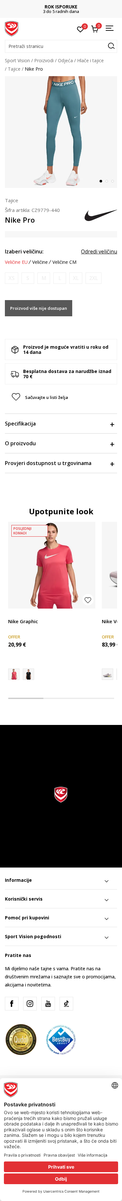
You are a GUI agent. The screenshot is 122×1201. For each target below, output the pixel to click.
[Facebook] (11, 1003)
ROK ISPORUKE (61, 6)
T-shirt (15, 614)
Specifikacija (20, 423)
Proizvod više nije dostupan (38, 308)
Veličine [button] (40, 262)
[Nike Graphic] (51, 565)
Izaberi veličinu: (24, 251)
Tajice (14, 69)
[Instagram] (29, 1003)
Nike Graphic (23, 621)
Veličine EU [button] (16, 262)
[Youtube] (48, 1003)
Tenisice (110, 614)
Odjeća (65, 60)
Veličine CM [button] (64, 262)
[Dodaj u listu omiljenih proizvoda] (88, 599)
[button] (61, 46)
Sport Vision (17, 60)
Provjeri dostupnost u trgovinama (48, 463)
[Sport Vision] (11, 28)
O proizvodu (20, 443)
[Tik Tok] (66, 1003)
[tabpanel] (61, 132)
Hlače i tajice (90, 60)
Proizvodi (44, 60)
